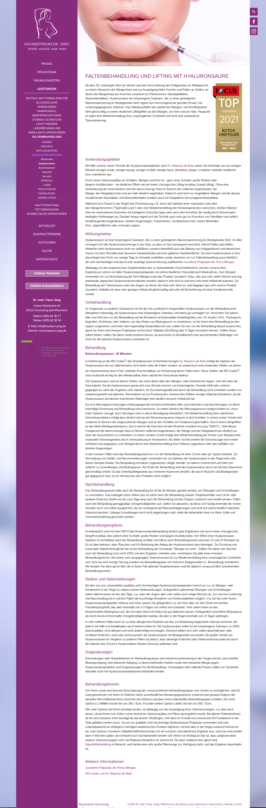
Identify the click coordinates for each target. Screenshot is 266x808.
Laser (47, 185)
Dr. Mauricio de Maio (181, 165)
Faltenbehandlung (47, 136)
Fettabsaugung (47, 209)
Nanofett (46, 176)
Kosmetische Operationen (47, 213)
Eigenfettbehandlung (98, 744)
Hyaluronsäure (47, 163)
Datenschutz (47, 259)
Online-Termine (47, 273)
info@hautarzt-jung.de (52, 326)
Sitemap (228, 804)
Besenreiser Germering (93, 804)
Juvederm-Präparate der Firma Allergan (209, 262)
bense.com (186, 804)
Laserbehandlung (47, 128)
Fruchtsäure (47, 189)
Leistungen (46, 88)
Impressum (201, 804)
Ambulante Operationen (46, 132)
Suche (47, 250)
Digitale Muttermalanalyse (47, 98)
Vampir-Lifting (47, 197)
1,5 (30, 346)
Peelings (47, 146)
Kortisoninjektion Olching (32, 804)
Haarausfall (46, 111)
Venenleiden (46, 106)
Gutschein (46, 242)
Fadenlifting (47, 193)
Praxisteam (46, 72)
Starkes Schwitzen (47, 119)
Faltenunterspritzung (47, 155)
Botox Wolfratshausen (63, 804)
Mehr (61, 355)
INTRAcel (47, 180)
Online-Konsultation (47, 286)
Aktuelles (47, 225)
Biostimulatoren (47, 168)
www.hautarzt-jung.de (52, 330)
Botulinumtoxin (46, 150)
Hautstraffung (47, 205)
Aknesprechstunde (47, 115)
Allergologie (46, 102)
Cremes (47, 142)
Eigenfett (47, 172)
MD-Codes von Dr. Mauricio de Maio (108, 773)
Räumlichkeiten (47, 80)
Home (88, 64)
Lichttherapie (47, 123)
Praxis (46, 63)
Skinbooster (47, 159)
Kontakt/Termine (47, 234)
